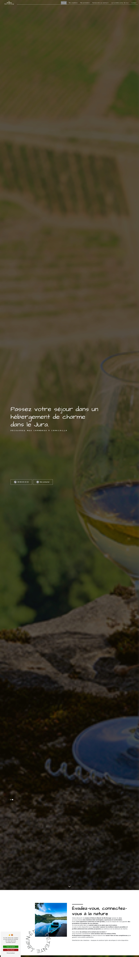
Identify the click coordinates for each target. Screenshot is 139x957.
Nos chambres (73, 3)
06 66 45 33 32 (23, 482)
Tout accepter (10, 946)
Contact (133, 3)
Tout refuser (10, 950)
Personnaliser (11, 953)
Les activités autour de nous (120, 3)
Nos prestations (85, 3)
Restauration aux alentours (101, 3)
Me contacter (44, 482)
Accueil (64, 3)
